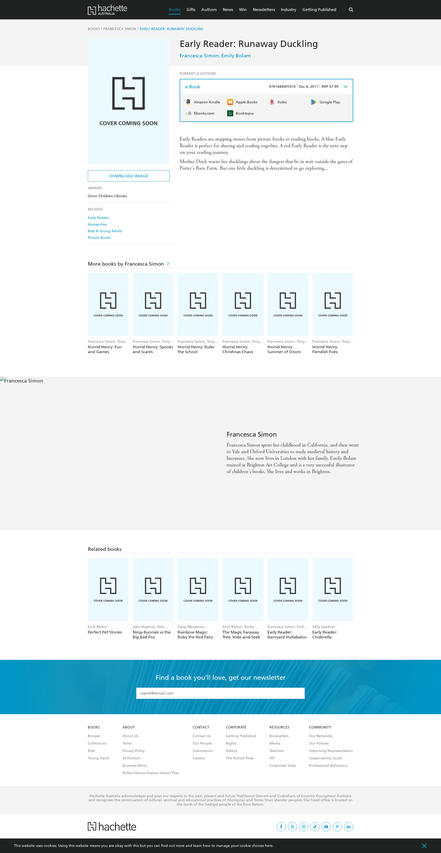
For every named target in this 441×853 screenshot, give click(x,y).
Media (275, 743)
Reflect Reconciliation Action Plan (150, 773)
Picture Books (99, 238)
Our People (202, 743)
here (269, 846)
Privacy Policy (133, 751)
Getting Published (319, 9)
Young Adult (98, 758)
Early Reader (98, 218)
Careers (199, 758)
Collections (97, 743)
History (231, 751)
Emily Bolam (236, 56)
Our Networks (320, 736)
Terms (127, 743)
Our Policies (319, 743)
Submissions (203, 751)
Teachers (277, 751)
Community (320, 727)
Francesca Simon (199, 56)
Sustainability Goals (325, 758)
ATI (272, 758)
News (228, 9)
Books (174, 9)
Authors (209, 9)
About (128, 727)
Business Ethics (134, 766)
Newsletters (264, 9)
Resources (279, 727)
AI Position (131, 758)
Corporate (236, 727)
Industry (288, 9)
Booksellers (279, 736)
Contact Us (202, 736)
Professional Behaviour (328, 766)
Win (243, 9)
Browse (94, 736)
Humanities (97, 224)
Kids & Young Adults (105, 231)
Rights (231, 743)
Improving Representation (331, 751)
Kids (91, 751)
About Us (130, 736)
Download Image (128, 176)
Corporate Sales (283, 766)
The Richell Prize (240, 758)
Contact (201, 727)
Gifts (191, 9)
